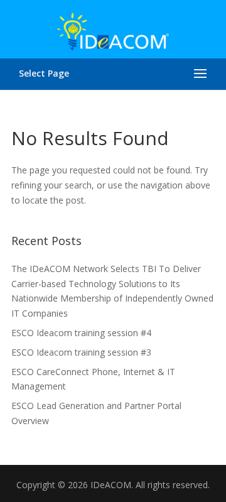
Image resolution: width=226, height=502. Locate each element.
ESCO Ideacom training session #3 (81, 352)
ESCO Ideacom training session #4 (81, 333)
